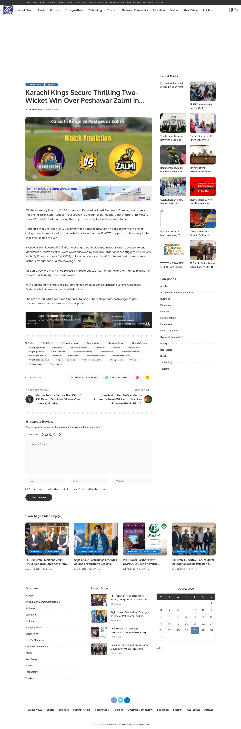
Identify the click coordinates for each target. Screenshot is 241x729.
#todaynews (36, 364)
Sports (51, 84)
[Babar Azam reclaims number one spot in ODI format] (173, 154)
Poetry (163, 343)
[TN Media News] (8, 10)
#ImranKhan (59, 351)
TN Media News (36, 109)
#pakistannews (122, 356)
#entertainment (79, 347)
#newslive (75, 356)
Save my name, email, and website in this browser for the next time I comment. (68, 489)
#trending (56, 364)
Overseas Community (171, 337)
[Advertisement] (120, 46)
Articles (164, 286)
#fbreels (100, 347)
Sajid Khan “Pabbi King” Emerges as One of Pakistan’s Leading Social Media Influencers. (95, 564)
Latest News (35, 84)
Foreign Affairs (168, 318)
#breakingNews (70, 343)
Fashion (164, 311)
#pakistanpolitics (66, 360)
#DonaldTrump (139, 343)
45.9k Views (94, 569)
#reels (134, 360)
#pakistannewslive (39, 360)
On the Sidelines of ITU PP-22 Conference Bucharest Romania (202, 140)
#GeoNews (134, 347)
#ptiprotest (117, 360)
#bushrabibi (93, 343)
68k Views (192, 569)
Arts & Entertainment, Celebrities (177, 292)
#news (57, 356)
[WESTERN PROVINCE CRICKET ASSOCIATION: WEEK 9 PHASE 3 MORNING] (173, 250)
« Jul (159, 648)
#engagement (37, 347)
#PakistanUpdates (93, 360)
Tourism (164, 369)
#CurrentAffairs (115, 343)
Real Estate (166, 350)
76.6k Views (143, 569)
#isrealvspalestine (83, 351)
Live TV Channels (169, 330)
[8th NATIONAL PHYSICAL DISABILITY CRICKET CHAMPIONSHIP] (203, 154)
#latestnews (107, 351)
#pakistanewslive (97, 356)
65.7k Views (52, 109)
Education (165, 305)
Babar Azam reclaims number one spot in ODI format (171, 171)
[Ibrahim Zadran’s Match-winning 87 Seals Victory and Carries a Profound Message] (173, 218)
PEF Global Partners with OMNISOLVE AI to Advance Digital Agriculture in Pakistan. (143, 564)
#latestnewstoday (131, 351)
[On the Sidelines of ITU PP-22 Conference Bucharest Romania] (203, 123)
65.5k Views (49, 569)
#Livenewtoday (38, 356)
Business (165, 299)
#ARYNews (48, 343)
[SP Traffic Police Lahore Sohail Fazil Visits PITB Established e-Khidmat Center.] (203, 250)
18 (169, 624)
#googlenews (37, 351)
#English (58, 347)
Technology (166, 362)
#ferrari (116, 347)
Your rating (31, 434)
